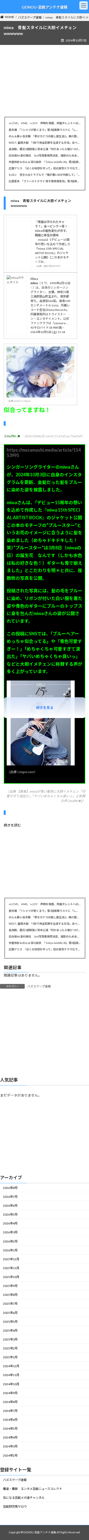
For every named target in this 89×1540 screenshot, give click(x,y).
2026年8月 (10, 1188)
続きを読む (12, 825)
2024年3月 (10, 1446)
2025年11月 (11, 1268)
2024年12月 (11, 1366)
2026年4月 (10, 1223)
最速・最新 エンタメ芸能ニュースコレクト (32, 1489)
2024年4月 (10, 1437)
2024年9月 (10, 1393)
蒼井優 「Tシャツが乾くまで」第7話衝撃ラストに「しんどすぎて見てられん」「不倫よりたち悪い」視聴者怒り (44, 129)
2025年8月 (10, 1295)
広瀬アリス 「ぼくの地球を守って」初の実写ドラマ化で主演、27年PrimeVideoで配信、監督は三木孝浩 (44, 168)
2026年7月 (10, 1197)
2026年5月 (10, 1214)
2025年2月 (10, 1348)
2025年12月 (11, 1259)
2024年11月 (11, 1375)
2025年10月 (11, 1277)
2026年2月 (10, 1241)
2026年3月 (10, 1232)
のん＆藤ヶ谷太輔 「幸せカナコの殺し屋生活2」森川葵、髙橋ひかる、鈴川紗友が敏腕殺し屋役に (44, 136)
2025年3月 (10, 1339)
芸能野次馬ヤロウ (15, 1506)
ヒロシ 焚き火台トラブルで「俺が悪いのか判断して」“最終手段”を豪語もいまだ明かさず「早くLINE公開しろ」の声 (44, 174)
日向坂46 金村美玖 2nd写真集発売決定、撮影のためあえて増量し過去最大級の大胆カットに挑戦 (44, 155)
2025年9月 (10, 1286)
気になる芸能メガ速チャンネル (23, 1498)
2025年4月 (10, 1330)
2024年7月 (10, 1411)
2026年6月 (10, 1205)
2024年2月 (10, 1455)
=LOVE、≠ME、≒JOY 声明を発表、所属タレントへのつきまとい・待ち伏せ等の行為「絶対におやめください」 (44, 123)
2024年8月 (10, 1402)
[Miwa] (16, 282)
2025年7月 (10, 1304)
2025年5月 (10, 1321)
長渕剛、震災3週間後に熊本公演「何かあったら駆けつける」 (44, 149)
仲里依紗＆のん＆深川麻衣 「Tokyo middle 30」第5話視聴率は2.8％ (44, 161)
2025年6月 (10, 1313)
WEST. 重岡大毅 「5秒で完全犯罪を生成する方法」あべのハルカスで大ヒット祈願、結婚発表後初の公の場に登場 (44, 142)
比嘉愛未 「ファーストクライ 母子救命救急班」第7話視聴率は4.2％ (44, 181)
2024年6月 (10, 1419)
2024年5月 (10, 1428)
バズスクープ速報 (39, 986)
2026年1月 (10, 1250)
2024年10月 (11, 1384)
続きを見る (44, 707)
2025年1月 (10, 1357)
